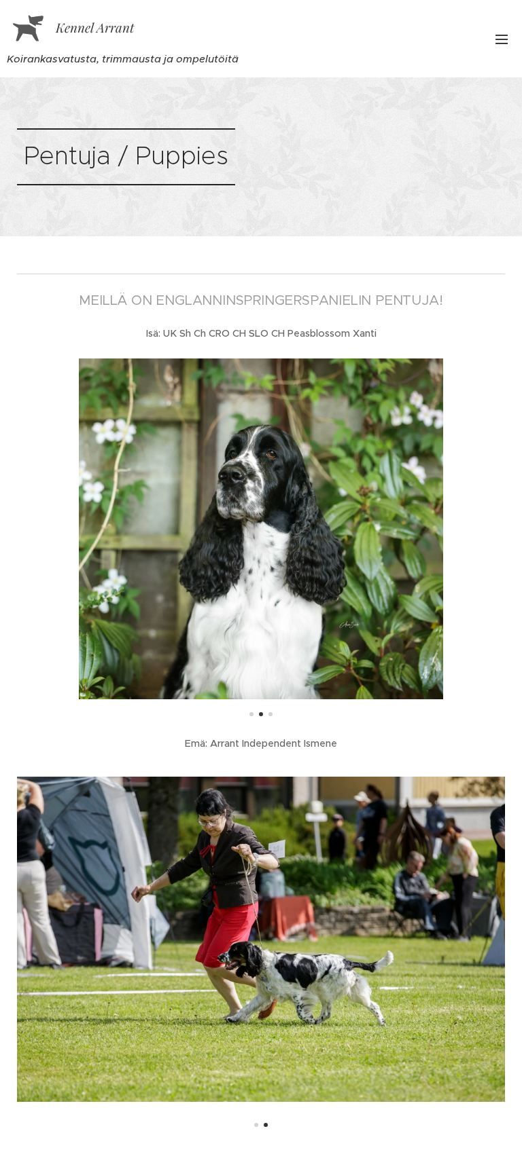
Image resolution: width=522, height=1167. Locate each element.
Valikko (501, 38)
